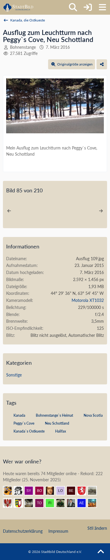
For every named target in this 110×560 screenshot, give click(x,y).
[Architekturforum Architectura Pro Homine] (18, 7)
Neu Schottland (57, 423)
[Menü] (102, 7)
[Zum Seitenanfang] (100, 551)
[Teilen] (102, 64)
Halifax (60, 431)
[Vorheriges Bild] (16, 106)
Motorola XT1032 (88, 300)
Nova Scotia (93, 415)
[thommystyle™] (73, 503)
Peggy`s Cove (23, 423)
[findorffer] (52, 503)
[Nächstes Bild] (94, 106)
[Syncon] (31, 490)
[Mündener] (94, 490)
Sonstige (14, 374)
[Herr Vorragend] (52, 490)
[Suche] (73, 7)
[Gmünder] (84, 490)
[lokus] (63, 490)
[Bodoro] (42, 490)
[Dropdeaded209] (20, 490)
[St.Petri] (63, 503)
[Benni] (10, 490)
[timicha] (31, 503)
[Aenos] (84, 503)
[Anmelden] (88, 7)
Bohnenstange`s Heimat (54, 415)
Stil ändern (97, 528)
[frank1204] (94, 503)
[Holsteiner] (20, 503)
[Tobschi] (42, 503)
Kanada (19, 415)
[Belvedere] (73, 490)
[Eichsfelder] (10, 503)
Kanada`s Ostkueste (29, 431)
